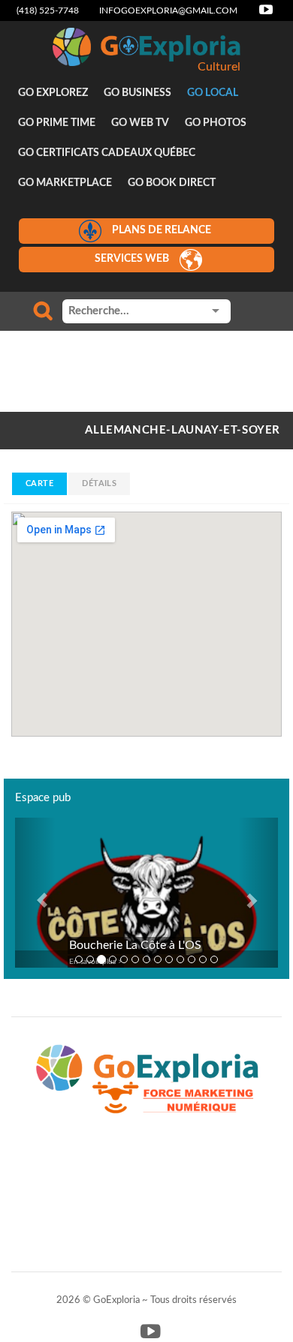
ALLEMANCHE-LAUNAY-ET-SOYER (182, 430)
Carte (39, 483)
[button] (35, 893)
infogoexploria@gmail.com (168, 10)
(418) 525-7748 (48, 10)
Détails (99, 483)
